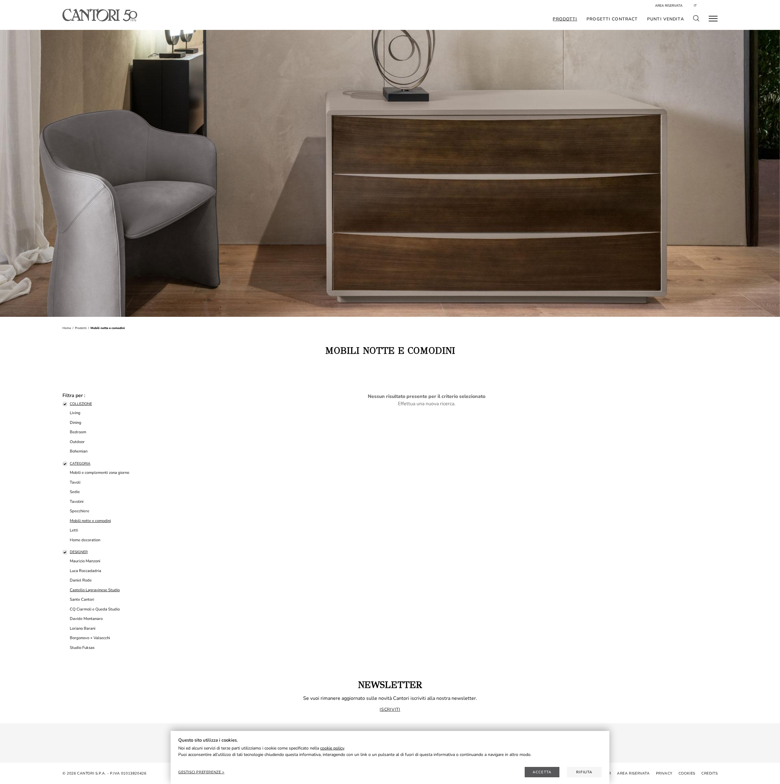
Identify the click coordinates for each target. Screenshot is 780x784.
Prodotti (565, 19)
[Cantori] (99, 15)
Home (66, 328)
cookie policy (332, 748)
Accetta (542, 772)
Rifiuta (584, 772)
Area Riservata (668, 5)
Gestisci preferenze (200, 772)
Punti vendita (665, 19)
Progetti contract (612, 19)
